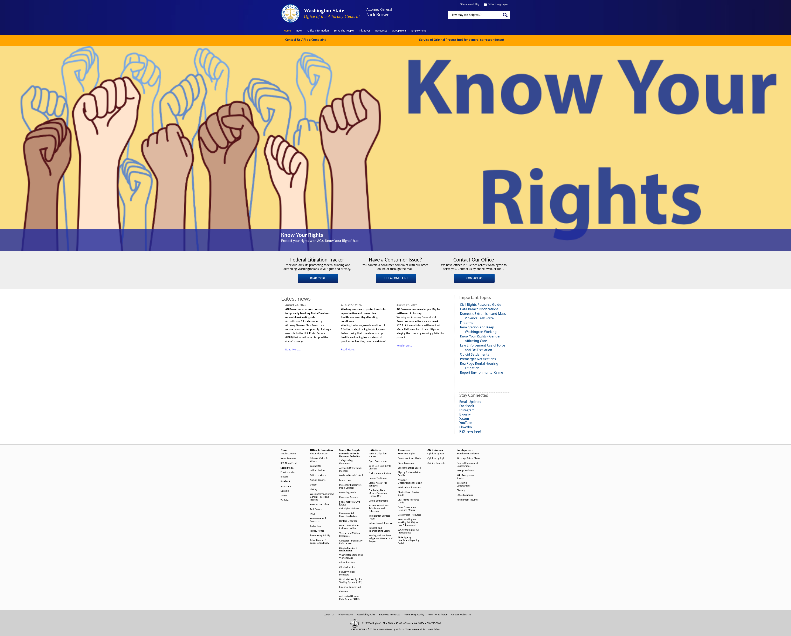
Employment (418, 30)
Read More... (293, 349)
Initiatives (364, 30)
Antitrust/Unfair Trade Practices (350, 469)
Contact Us (315, 466)
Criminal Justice (347, 567)
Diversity (461, 490)
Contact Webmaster (461, 615)
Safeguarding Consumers (346, 462)
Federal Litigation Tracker (377, 455)
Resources (381, 30)
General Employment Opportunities (467, 464)
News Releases (288, 458)
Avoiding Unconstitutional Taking (410, 481)
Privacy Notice (317, 531)
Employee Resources (389, 615)
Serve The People (344, 30)
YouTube (285, 500)
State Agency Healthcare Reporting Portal (408, 540)
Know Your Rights (302, 235)
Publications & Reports (409, 488)
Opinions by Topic (436, 458)
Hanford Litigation (348, 521)
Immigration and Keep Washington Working (478, 329)
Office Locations (318, 475)
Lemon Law (345, 480)
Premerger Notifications (478, 359)
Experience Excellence (468, 454)
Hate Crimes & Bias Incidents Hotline (349, 527)
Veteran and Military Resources (349, 534)
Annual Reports (317, 480)
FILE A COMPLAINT (396, 278)
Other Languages (498, 4)
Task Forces (316, 509)
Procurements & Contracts (318, 520)
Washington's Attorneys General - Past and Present (322, 497)
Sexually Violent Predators (347, 573)
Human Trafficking (378, 478)
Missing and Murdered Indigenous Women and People (380, 538)
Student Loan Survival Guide (409, 493)
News (299, 30)
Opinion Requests (436, 463)
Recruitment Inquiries (468, 500)
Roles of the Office (319, 504)
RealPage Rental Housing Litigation (479, 365)
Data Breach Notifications (479, 309)
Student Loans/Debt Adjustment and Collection (379, 508)
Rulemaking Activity (320, 535)
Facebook (285, 481)
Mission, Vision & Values (319, 460)
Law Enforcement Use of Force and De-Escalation (482, 347)
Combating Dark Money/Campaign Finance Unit (378, 493)
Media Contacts (288, 454)
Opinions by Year (435, 454)
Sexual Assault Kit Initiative (378, 484)
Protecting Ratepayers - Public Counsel (351, 486)
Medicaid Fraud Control (351, 475)
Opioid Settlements (474, 354)
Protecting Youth (347, 492)
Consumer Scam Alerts (409, 458)
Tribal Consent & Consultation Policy (319, 541)
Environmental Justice (380, 473)
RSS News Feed (288, 463)
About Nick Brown (319, 454)
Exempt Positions (465, 470)
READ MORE (317, 278)
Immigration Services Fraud (379, 517)
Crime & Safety (347, 562)
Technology (315, 526)
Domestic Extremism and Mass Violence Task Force (483, 315)
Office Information (318, 30)
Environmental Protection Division (348, 515)
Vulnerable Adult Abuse (380, 523)
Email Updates (288, 472)
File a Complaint (406, 463)
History (313, 489)
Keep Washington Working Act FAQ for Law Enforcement (408, 522)
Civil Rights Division (349, 509)
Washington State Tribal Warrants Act (351, 556)
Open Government (378, 461)
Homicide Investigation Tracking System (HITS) (350, 581)
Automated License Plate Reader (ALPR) (349, 598)
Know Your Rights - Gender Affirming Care (480, 338)
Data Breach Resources (409, 515)
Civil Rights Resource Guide (480, 304)
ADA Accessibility (469, 4)
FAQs (312, 514)
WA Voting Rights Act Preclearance (408, 531)
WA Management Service (465, 477)
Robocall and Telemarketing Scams (379, 529)
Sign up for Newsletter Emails (409, 474)
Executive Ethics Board (409, 468)
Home (287, 30)
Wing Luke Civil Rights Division (380, 467)
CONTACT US (474, 278)
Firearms (466, 322)
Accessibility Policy (366, 615)
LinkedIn (285, 491)
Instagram (286, 486)
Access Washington (437, 615)
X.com (284, 496)
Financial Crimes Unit (350, 587)
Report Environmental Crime (481, 372)
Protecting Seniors (348, 497)
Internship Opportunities (463, 484)
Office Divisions (317, 470)
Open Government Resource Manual (407, 509)
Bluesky (284, 477)
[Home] (290, 13)
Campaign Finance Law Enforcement (351, 542)
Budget (313, 485)
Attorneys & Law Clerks (468, 458)
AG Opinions (399, 30)
